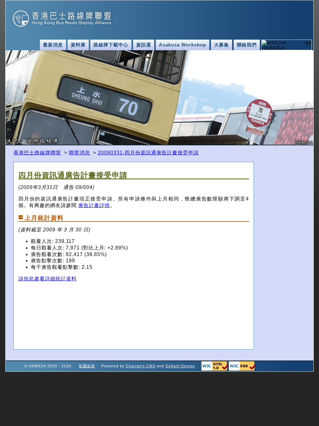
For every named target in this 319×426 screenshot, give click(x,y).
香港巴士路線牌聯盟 (37, 152)
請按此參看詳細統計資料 (47, 278)
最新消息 (53, 44)
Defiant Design (180, 366)
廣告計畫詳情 (94, 205)
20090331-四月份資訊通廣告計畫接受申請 (148, 152)
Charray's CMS (140, 366)
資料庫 (78, 44)
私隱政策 (87, 366)
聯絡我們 (247, 44)
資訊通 (143, 44)
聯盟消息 (79, 152)
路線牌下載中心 (110, 44)
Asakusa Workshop (182, 44)
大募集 (221, 44)
